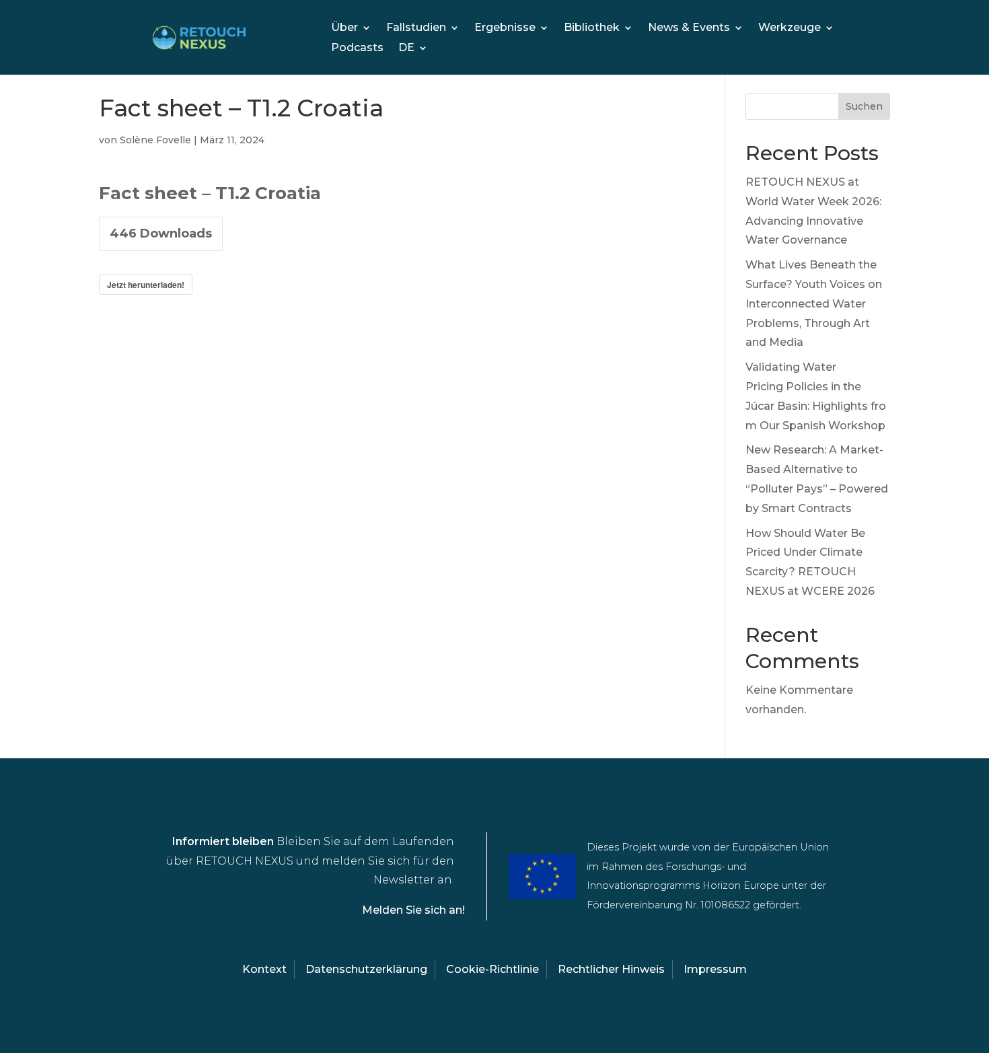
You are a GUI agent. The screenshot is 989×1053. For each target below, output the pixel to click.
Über (344, 28)
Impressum (715, 969)
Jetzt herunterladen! (145, 285)
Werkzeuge (789, 28)
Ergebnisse (505, 28)
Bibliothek (592, 28)
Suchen (864, 106)
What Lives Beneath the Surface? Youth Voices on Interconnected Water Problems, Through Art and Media (813, 303)
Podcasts (357, 48)
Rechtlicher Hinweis (611, 969)
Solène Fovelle (155, 140)
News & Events (689, 28)
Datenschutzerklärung (366, 969)
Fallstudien (416, 28)
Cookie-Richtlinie (492, 969)
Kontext (264, 969)
